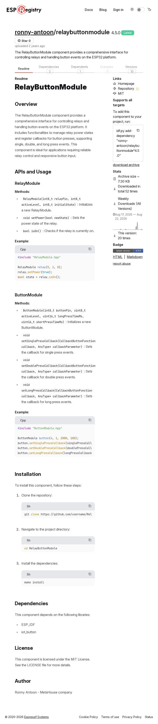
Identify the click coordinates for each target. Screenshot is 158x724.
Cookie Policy (88, 717)
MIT (121, 93)
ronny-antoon (34, 32)
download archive (126, 165)
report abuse (122, 263)
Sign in (118, 10)
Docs (89, 10)
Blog (103, 10)
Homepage (126, 83)
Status (149, 717)
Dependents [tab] (79, 69)
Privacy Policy (132, 717)
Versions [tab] (131, 69)
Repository (126, 88)
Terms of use (110, 717)
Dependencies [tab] (49, 69)
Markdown (135, 257)
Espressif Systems (36, 717)
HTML (117, 257)
